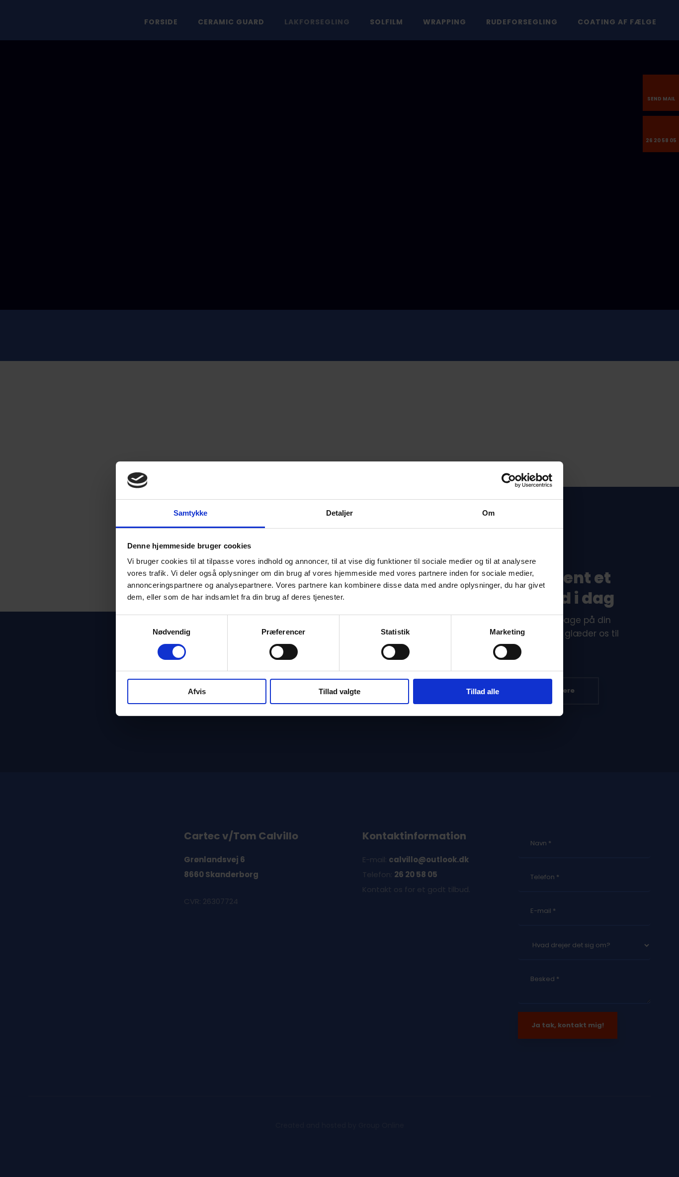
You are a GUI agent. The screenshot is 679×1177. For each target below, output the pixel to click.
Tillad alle (482, 691)
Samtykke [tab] (190, 513)
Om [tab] (488, 513)
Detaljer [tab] (339, 513)
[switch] (283, 652)
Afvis (197, 691)
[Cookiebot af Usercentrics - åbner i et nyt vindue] (508, 480)
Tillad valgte (339, 691)
